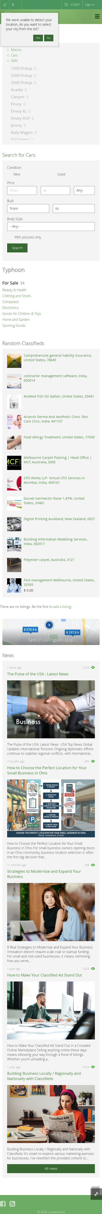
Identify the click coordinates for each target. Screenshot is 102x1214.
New (17, 174)
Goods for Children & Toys (21, 313)
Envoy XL (19, 111)
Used (61, 174)
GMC (14, 60)
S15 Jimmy (20, 139)
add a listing (62, 606)
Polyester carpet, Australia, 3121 (49, 559)
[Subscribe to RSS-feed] (12, 1204)
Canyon (17, 97)
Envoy (16, 104)
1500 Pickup (21, 68)
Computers (10, 301)
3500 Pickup (21, 82)
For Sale (10, 283)
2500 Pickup (21, 75)
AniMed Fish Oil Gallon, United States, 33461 (59, 396)
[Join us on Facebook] (3, 1204)
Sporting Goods (13, 325)
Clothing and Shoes (16, 296)
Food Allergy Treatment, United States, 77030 (59, 437)
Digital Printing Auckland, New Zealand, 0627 (59, 519)
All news (51, 1168)
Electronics (10, 307)
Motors (16, 49)
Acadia (17, 89)
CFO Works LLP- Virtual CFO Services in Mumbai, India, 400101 (54, 480)
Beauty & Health (14, 290)
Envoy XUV (20, 118)
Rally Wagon (22, 132)
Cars (14, 55)
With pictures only (27, 237)
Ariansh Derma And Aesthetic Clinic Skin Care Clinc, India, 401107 (56, 418)
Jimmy (16, 125)
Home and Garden (16, 319)
